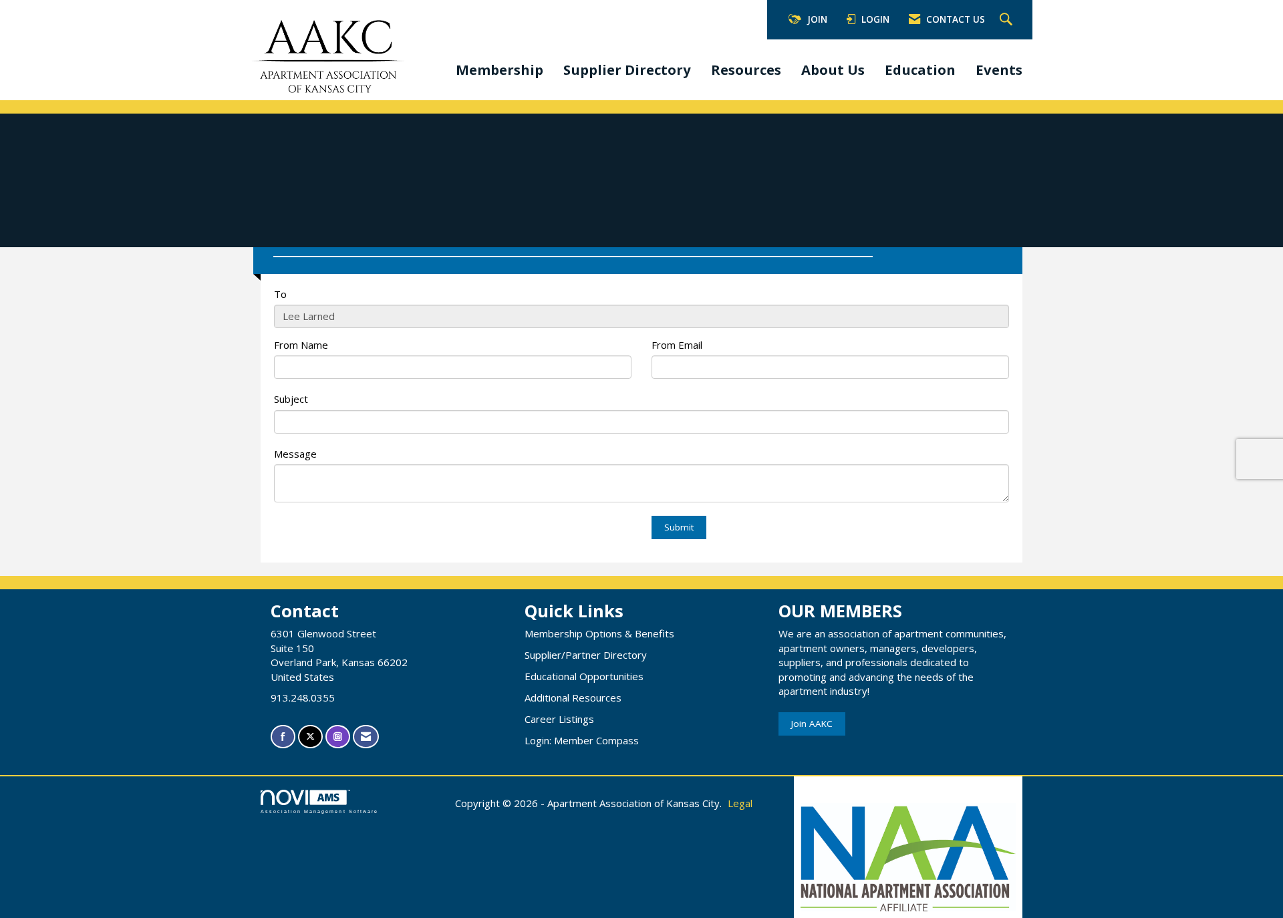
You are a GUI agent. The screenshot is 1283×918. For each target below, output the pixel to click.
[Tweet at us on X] (310, 736)
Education (920, 69)
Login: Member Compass (582, 740)
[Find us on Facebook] (283, 736)
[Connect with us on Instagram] (337, 736)
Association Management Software (319, 811)
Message (295, 453)
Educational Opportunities (584, 676)
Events (999, 69)
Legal (740, 803)
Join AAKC (812, 724)
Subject (291, 399)
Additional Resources (573, 697)
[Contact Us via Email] (366, 736)
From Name (301, 344)
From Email (677, 344)
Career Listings (559, 719)
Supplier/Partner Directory (586, 654)
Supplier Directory (627, 69)
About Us (833, 69)
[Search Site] (1008, 20)
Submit (679, 527)
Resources (746, 69)
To (280, 294)
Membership (499, 69)
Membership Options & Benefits (599, 633)
